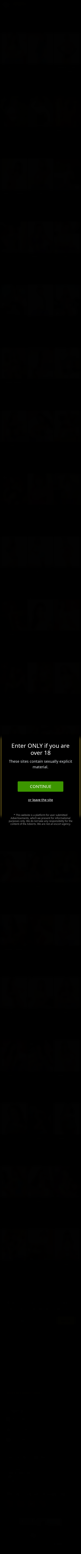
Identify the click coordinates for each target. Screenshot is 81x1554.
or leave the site (40, 800)
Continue (40, 786)
